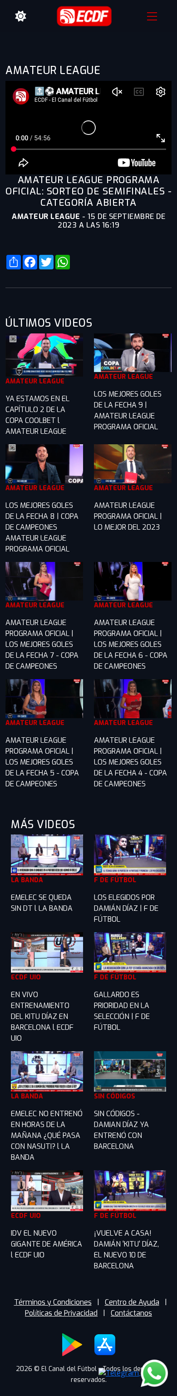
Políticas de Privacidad (61, 1313)
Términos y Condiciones (53, 1302)
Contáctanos (131, 1313)
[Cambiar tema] (21, 16)
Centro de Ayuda (132, 1302)
